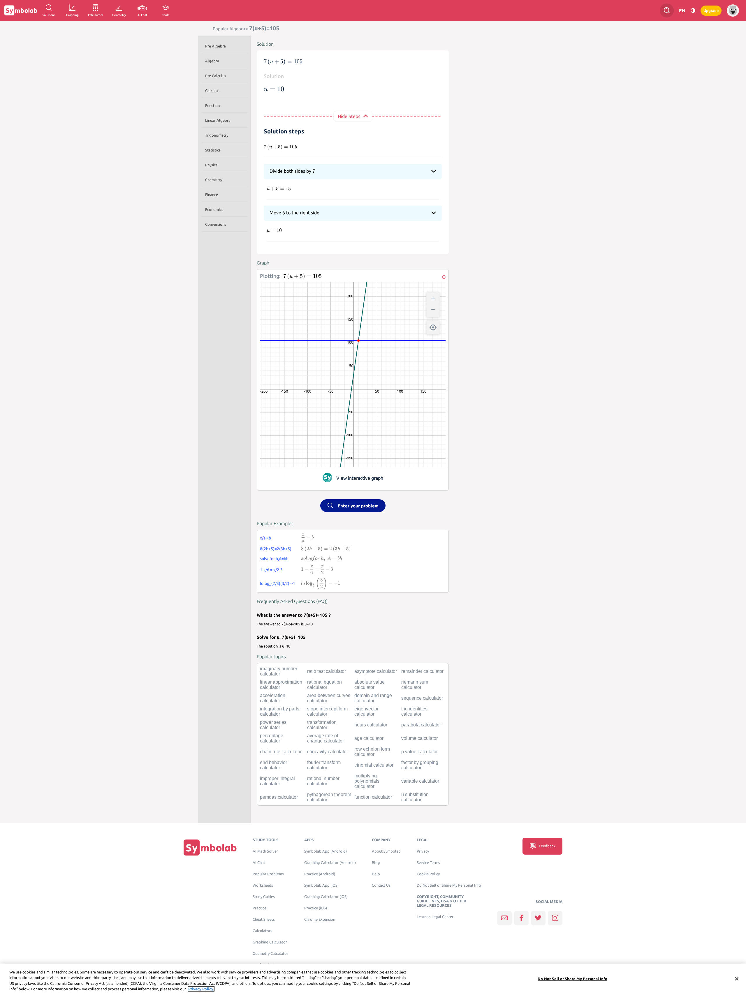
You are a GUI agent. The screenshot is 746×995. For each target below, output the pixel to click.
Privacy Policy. (201, 989)
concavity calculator (327, 751)
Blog (376, 862)
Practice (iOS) (315, 908)
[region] (373, 979)
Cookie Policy (428, 874)
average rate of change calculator (325, 738)
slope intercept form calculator (327, 711)
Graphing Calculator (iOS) (326, 897)
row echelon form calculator (372, 752)
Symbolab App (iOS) (321, 885)
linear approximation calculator (281, 685)
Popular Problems (268, 874)
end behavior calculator (273, 765)
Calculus (212, 91)
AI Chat (259, 862)
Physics (211, 165)
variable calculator (420, 781)
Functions (213, 105)
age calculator (368, 738)
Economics (214, 209)
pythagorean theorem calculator (329, 797)
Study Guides (264, 897)
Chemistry (213, 180)
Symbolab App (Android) (325, 851)
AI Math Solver (265, 851)
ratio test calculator (326, 671)
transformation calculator (322, 725)
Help (376, 874)
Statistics (213, 150)
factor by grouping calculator (419, 765)
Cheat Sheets (264, 919)
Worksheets (263, 885)
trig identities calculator (414, 711)
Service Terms (428, 862)
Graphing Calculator (270, 942)
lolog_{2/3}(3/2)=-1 (277, 583)
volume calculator (419, 738)
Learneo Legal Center (435, 917)
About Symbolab (386, 851)
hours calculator (370, 724)
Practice (259, 908)
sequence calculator (422, 698)
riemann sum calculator (414, 685)
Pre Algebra (215, 46)
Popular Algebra (229, 28)
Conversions (215, 224)
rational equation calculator (324, 685)
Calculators (262, 931)
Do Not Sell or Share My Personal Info (449, 885)
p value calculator (419, 751)
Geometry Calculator (270, 953)
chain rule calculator (281, 751)
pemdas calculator (279, 797)
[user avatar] (733, 10)
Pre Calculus (215, 76)
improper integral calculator (277, 781)
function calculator (373, 797)
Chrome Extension (319, 919)
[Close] (736, 978)
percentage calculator (271, 738)
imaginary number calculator (278, 671)
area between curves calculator (328, 698)
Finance (211, 195)
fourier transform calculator (324, 765)
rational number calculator (323, 781)
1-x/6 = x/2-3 (271, 570)
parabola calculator (421, 724)
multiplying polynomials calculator (366, 781)
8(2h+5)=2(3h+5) (275, 549)
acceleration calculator (272, 698)
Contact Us (381, 885)
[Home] (210, 847)
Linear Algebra (218, 120)
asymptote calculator (375, 671)
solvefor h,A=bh (274, 559)
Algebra (212, 61)
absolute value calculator (369, 685)
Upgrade (711, 10)
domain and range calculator (373, 698)
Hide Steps (349, 116)
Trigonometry (216, 135)
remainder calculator (422, 671)
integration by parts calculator (279, 711)
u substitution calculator (415, 797)
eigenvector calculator (366, 711)
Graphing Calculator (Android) (330, 862)
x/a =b (265, 538)
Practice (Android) (319, 874)
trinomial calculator (373, 765)
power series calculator (273, 725)
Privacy (423, 851)
